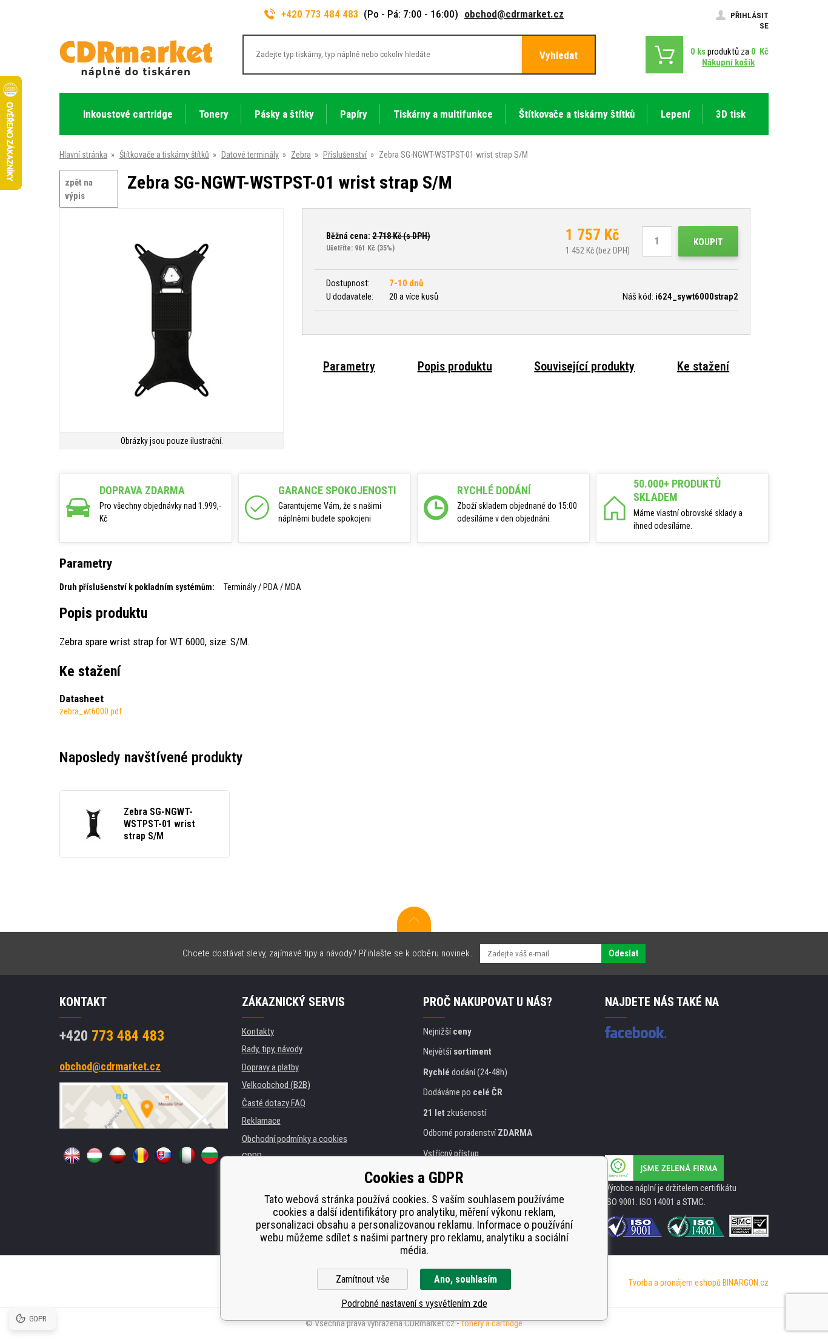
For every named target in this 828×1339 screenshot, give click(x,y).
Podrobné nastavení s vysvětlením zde (414, 1303)
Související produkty (584, 366)
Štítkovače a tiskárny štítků (164, 154)
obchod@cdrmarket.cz (514, 14)
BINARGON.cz (746, 1282)
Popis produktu (455, 366)
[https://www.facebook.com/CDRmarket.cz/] (635, 1032)
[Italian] (186, 1155)
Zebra (301, 154)
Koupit (708, 242)
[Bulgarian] (209, 1155)
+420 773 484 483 (320, 14)
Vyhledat (558, 55)
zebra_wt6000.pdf (90, 711)
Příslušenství (345, 154)
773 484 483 (111, 1035)
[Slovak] (163, 1155)
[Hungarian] (94, 1155)
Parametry (349, 366)
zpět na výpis (79, 189)
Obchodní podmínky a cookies (294, 1138)
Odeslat (623, 953)
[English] (71, 1155)
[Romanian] (140, 1155)
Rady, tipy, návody (272, 1049)
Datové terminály (250, 154)
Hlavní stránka (83, 154)
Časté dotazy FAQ (273, 1103)
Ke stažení (703, 366)
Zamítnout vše (363, 1279)
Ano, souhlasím (465, 1279)
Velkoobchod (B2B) (276, 1084)
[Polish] (117, 1155)
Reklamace (261, 1120)
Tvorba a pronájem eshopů (675, 1282)
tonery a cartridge (492, 1323)
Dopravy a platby (270, 1067)
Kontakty (258, 1031)
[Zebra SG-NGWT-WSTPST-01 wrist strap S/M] (171, 321)
